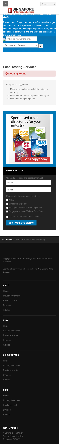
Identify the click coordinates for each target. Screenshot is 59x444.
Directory (7, 305)
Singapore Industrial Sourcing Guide (25, 207)
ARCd (11, 199)
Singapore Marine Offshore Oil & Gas (25, 211)
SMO (26, 239)
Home (18, 239)
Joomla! (6, 268)
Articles (6, 309)
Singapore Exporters (18, 203)
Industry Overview (11, 295)
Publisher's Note (10, 300)
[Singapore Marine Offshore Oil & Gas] (21, 7)
